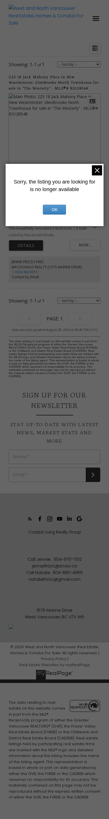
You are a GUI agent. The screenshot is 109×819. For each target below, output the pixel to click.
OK (55, 209)
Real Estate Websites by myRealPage (54, 664)
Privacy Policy (53, 658)
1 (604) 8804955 (25, 272)
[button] (30, 518)
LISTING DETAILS (26, 245)
